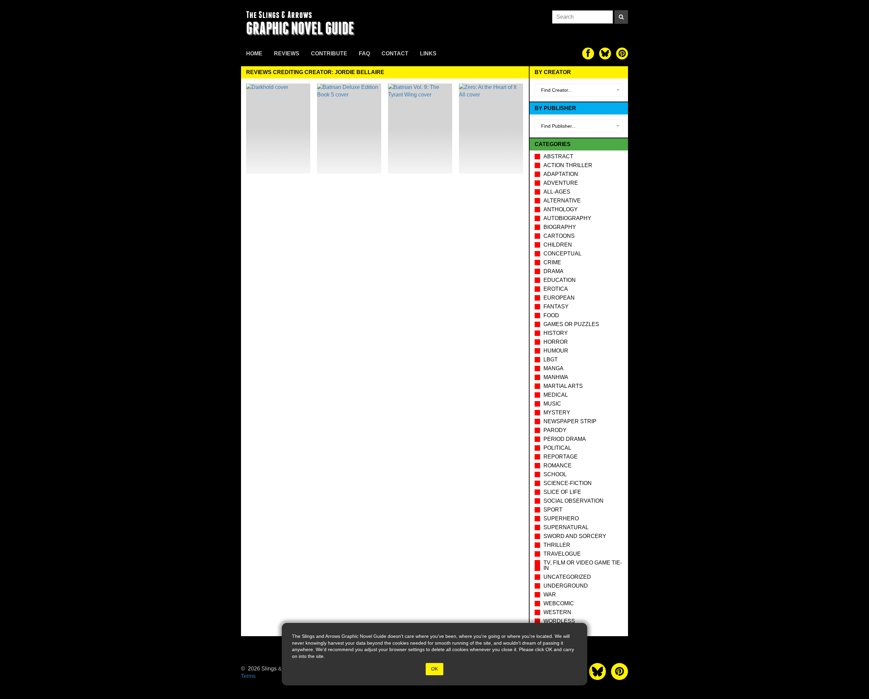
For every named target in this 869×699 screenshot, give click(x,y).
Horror (555, 342)
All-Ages (556, 192)
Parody (555, 430)
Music (552, 404)
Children (557, 245)
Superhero (561, 518)
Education (559, 280)
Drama (553, 271)
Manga (553, 368)
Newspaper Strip (569, 421)
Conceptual (562, 253)
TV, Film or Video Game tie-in (582, 565)
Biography (559, 227)
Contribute (329, 53)
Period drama (564, 439)
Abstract (558, 156)
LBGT (550, 359)
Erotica (555, 289)
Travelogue (562, 554)
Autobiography (567, 218)
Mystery (556, 412)
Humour (555, 351)
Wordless (559, 621)
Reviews (286, 53)
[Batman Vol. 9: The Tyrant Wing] (420, 129)
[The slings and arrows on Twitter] (605, 53)
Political (557, 448)
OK (434, 668)
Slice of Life (562, 492)
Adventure (560, 183)
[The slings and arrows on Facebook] (588, 53)
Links (428, 53)
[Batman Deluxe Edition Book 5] (349, 129)
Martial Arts (563, 386)
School (555, 474)
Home (254, 53)
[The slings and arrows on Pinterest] (622, 53)
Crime (552, 262)
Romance (557, 465)
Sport (552, 510)
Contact (395, 53)
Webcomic (558, 603)
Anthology (560, 209)
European (559, 298)
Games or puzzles (571, 324)
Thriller (556, 545)
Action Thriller (567, 165)
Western (557, 612)
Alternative (562, 200)
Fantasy (556, 306)
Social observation (573, 501)
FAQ (364, 53)
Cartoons (559, 236)
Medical (555, 395)
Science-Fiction (567, 483)
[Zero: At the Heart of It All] (491, 129)
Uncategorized (567, 577)
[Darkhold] (278, 129)
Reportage (560, 457)
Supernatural (566, 527)
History (555, 333)
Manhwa (555, 377)
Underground (565, 586)
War (549, 594)
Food (551, 315)
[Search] (621, 17)
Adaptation (560, 174)
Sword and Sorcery (574, 536)
